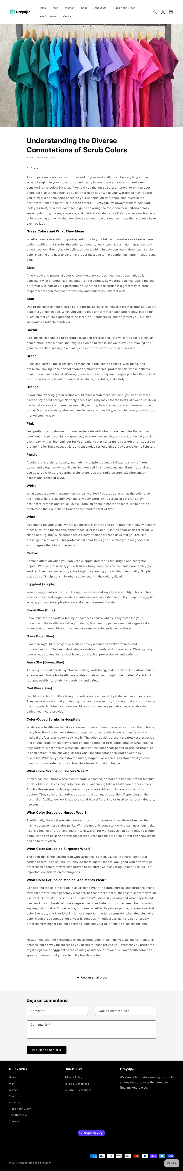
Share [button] (34, 168)
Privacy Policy (73, 1077)
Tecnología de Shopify (39, 1163)
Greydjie (22, 1163)
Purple (32, 454)
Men (11, 1083)
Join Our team (18, 1114)
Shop (12, 1096)
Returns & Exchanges (78, 1089)
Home (12, 1077)
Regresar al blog (94, 977)
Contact (14, 1121)
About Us (15, 1102)
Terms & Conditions (77, 1083)
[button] (155, 12)
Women (13, 1089)
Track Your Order (20, 1108)
